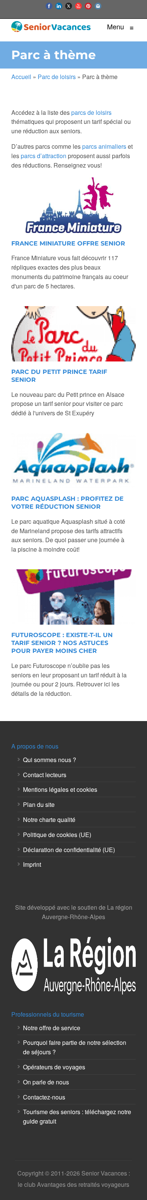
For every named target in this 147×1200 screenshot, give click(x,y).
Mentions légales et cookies (60, 789)
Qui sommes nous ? (49, 759)
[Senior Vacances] (51, 26)
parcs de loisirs (91, 112)
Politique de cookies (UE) (57, 834)
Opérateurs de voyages (54, 1067)
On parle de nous (46, 1082)
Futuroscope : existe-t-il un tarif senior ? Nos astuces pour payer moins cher (62, 642)
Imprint (32, 864)
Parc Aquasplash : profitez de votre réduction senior (67, 502)
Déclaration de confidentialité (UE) (69, 849)
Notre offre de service (51, 1027)
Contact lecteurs (44, 774)
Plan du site (39, 804)
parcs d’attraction (43, 155)
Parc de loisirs (57, 76)
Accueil (21, 76)
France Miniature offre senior (68, 243)
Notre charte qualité (49, 819)
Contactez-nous (44, 1097)
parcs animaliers (104, 146)
